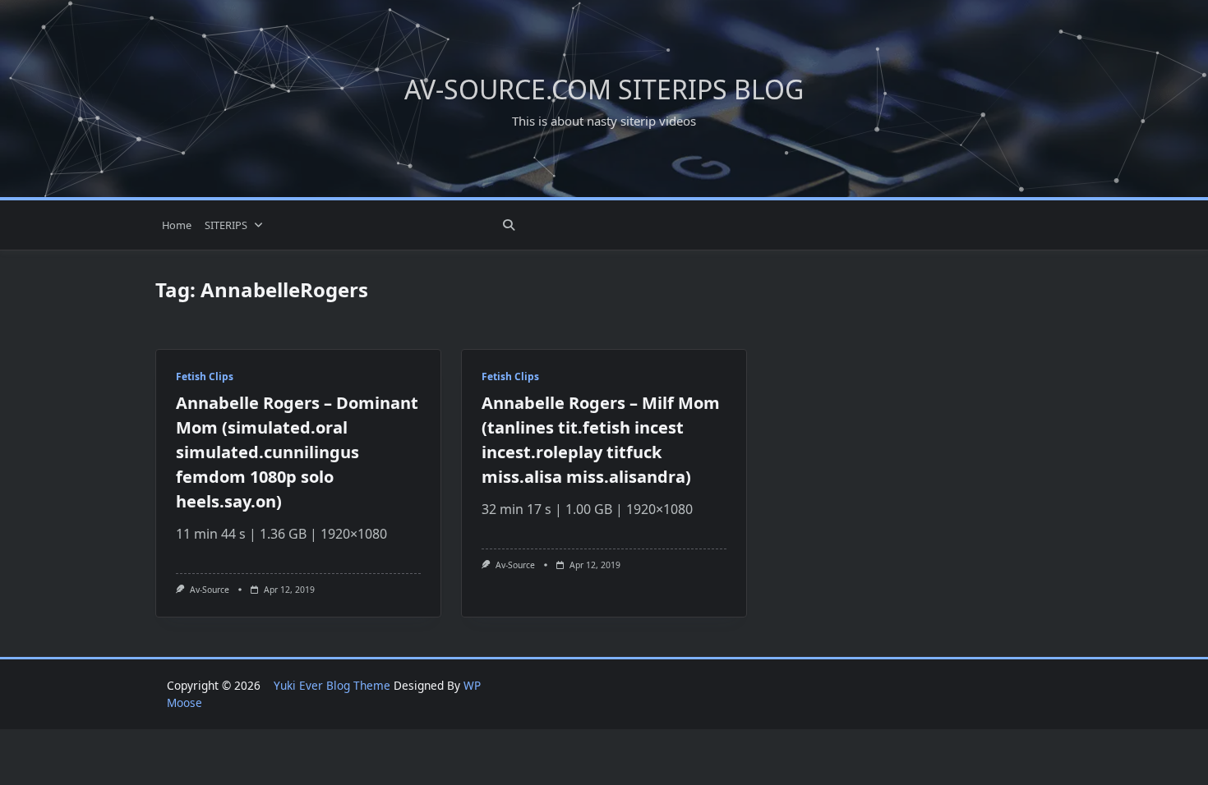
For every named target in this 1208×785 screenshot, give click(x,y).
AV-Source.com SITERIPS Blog (604, 89)
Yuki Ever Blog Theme (332, 685)
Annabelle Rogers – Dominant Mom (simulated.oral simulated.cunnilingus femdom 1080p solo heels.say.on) (297, 452)
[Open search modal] (508, 225)
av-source (209, 589)
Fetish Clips (204, 376)
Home (176, 225)
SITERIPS (226, 225)
